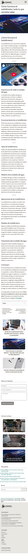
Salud (2, 539)
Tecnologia (3, 544)
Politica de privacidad (5, 550)
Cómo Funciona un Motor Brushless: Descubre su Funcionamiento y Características (13, 479)
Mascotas (3, 537)
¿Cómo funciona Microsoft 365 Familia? (10, 476)
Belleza (2, 540)
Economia (3, 532)
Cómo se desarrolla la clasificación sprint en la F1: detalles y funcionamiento (20, 311)
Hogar (2, 535)
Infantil (3, 542)
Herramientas (4, 534)
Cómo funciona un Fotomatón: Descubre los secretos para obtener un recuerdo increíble (7, 311)
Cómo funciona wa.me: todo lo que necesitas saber (13, 481)
